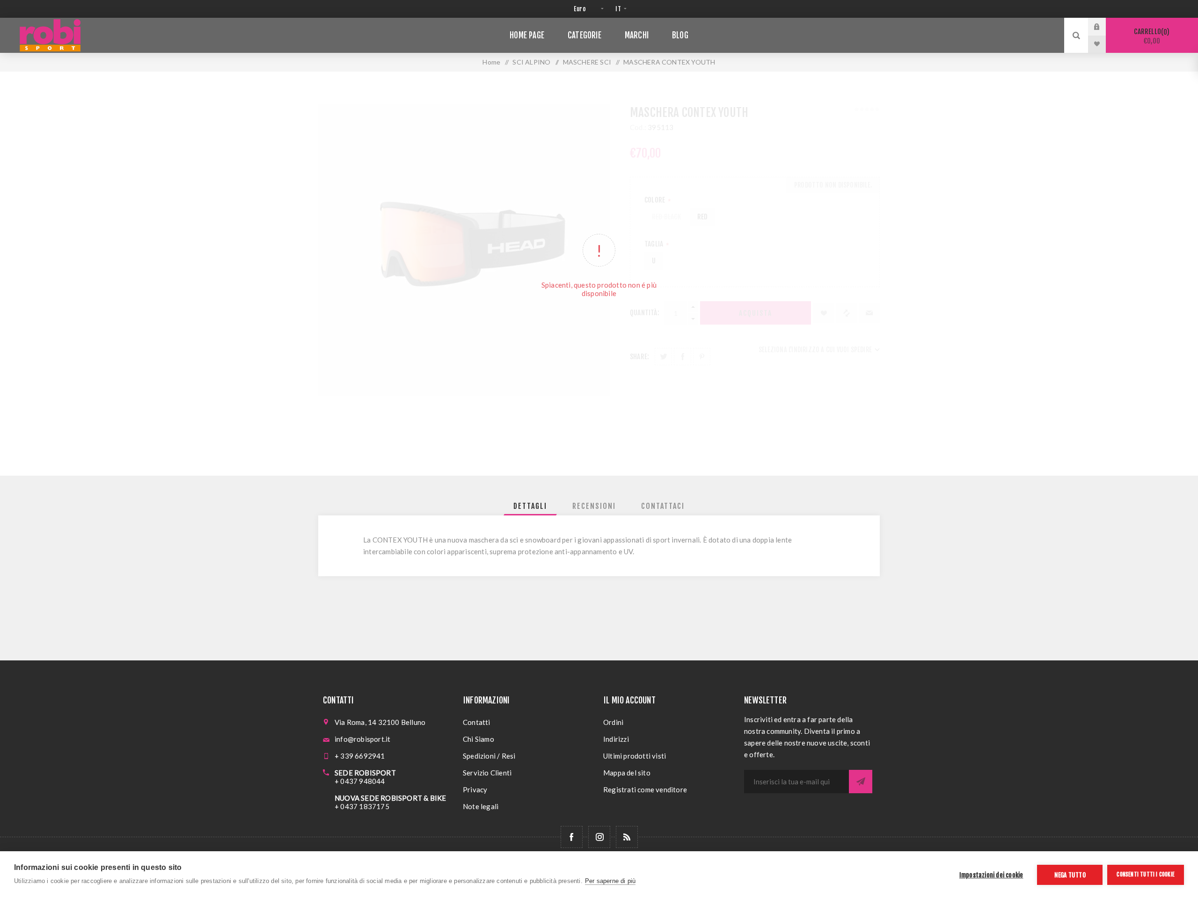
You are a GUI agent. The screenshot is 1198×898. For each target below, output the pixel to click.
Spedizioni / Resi (489, 756)
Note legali (480, 806)
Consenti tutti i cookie (1146, 874)
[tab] (530, 506)
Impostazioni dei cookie (991, 875)
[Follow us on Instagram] (599, 837)
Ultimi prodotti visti (634, 756)
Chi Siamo (478, 739)
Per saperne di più (610, 880)
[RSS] (627, 837)
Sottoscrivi (860, 781)
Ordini (613, 722)
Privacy (475, 789)
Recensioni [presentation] (594, 506)
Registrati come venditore (645, 789)
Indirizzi (616, 739)
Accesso (1104, 26)
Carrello (1150, 36)
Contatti (476, 722)
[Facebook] (572, 837)
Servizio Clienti (487, 772)
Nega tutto (1070, 875)
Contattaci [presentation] (663, 506)
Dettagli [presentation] (530, 506)
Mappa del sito (626, 772)
